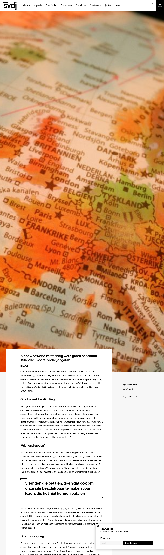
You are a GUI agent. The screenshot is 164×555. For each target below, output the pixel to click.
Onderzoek (66, 5)
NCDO (78, 383)
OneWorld (25, 371)
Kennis (119, 5)
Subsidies (81, 5)
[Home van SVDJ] (10, 6)
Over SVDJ (51, 5)
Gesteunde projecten (101, 5)
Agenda (38, 5)
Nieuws (26, 5)
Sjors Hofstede (130, 384)
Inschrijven (132, 543)
